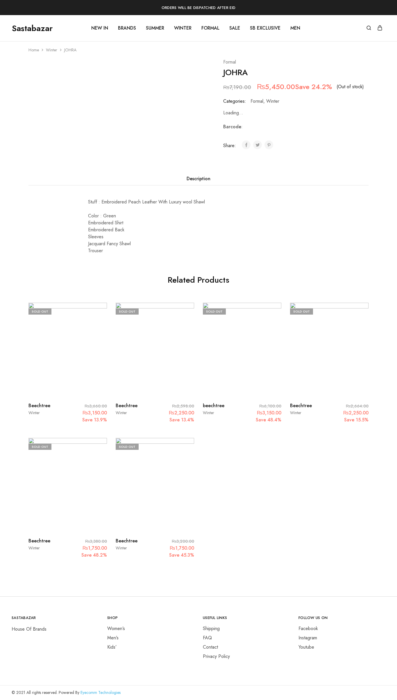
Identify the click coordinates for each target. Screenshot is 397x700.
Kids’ (112, 647)
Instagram (307, 637)
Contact (210, 647)
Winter (51, 50)
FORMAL (210, 28)
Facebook (308, 628)
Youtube (306, 647)
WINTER (183, 28)
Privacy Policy (216, 656)
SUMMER (155, 28)
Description (198, 178)
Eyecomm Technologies (101, 692)
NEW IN (99, 28)
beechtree (213, 405)
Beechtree (39, 405)
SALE (234, 28)
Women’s (116, 628)
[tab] (198, 178)
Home (33, 50)
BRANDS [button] (127, 28)
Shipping (211, 628)
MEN (295, 28)
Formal (229, 62)
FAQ (207, 637)
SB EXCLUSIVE (265, 28)
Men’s (113, 637)
